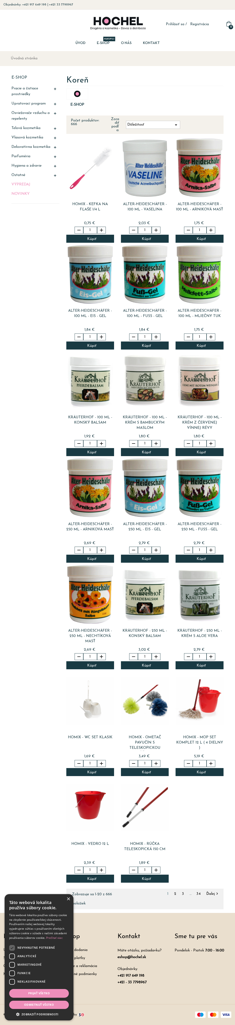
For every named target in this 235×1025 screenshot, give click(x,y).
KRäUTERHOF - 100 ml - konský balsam (90, 420)
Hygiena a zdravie (26, 166)
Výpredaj (20, 184)
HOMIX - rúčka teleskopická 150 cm (144, 846)
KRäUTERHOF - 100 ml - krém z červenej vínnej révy (200, 423)
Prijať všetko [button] (39, 993)
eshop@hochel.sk (132, 957)
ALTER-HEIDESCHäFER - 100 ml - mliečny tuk (199, 313)
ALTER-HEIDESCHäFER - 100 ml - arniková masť (199, 206)
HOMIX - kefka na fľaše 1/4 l (90, 206)
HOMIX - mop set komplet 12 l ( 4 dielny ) (199, 743)
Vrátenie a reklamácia (79, 966)
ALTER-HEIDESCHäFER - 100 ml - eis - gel (90, 313)
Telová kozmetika (25, 128)
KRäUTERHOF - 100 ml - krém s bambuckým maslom (145, 423)
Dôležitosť (153, 125)
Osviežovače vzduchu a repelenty (30, 116)
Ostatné (18, 175)
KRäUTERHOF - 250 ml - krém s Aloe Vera (199, 633)
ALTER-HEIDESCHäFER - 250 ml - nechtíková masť (90, 636)
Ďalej (212, 894)
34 (199, 894)
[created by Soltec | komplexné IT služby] (81, 1014)
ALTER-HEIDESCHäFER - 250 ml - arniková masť (90, 526)
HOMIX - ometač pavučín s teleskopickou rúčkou (145, 743)
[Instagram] (230, 4)
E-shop (19, 78)
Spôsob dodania (74, 950)
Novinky (20, 194)
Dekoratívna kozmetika (30, 147)
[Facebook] (223, 4)
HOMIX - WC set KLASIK (90, 737)
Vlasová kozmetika (27, 137)
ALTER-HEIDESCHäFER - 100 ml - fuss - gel (145, 313)
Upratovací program (28, 103)
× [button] (68, 899)
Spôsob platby (73, 958)
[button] (39, 1014)
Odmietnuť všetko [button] (39, 1005)
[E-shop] (77, 93)
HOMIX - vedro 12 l (90, 844)
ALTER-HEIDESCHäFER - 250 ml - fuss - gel (199, 526)
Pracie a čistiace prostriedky (24, 91)
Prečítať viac (54, 938)
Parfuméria (20, 156)
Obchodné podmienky (79, 974)
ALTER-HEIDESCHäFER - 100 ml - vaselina (145, 206)
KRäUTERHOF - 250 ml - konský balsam (145, 633)
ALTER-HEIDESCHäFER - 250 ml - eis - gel (145, 526)
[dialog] (39, 957)
